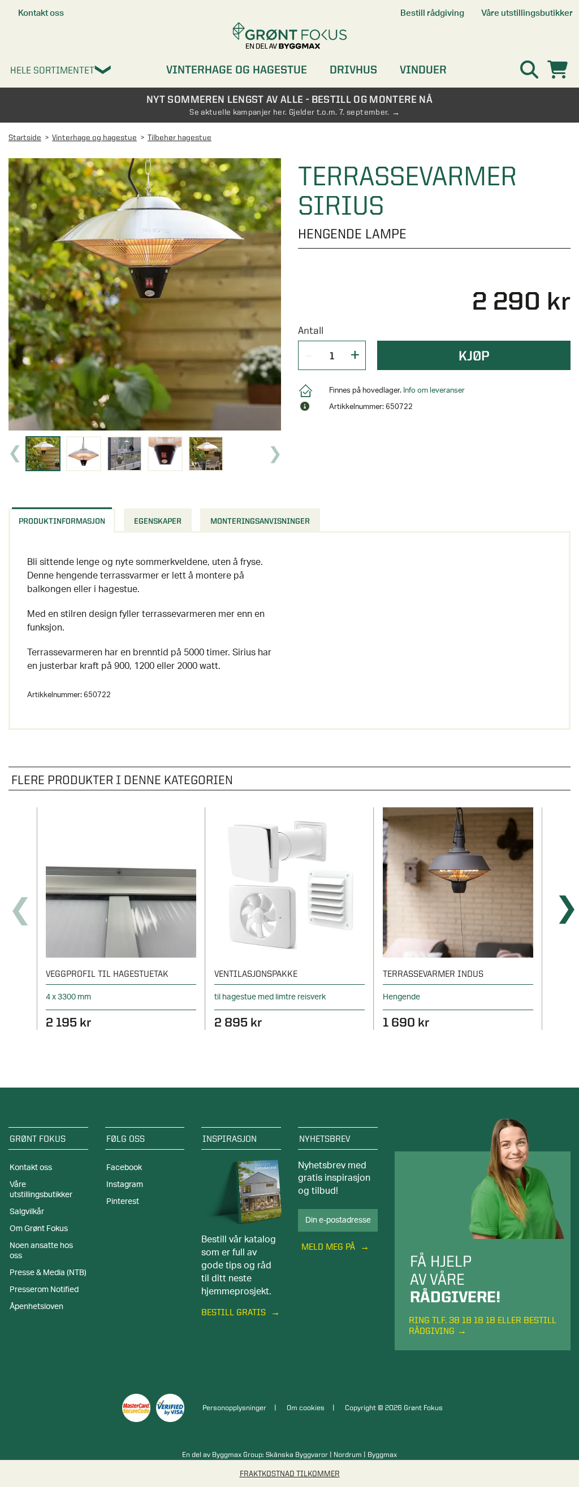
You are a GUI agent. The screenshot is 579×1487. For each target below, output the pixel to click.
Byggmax (382, 1454)
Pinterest (122, 1202)
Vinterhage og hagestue (236, 69)
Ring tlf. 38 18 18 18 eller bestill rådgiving (482, 1325)
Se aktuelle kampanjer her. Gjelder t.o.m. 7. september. (289, 111)
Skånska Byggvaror (297, 1454)
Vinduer (423, 69)
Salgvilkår (27, 1212)
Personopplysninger (234, 1407)
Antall (310, 330)
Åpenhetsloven (36, 1307)
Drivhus (353, 69)
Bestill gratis (234, 1312)
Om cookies (306, 1407)
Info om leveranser (434, 390)
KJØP (474, 355)
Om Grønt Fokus (39, 1229)
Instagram (124, 1185)
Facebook (124, 1168)
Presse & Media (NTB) (48, 1273)
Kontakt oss (31, 1168)
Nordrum (348, 1454)
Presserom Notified (44, 1290)
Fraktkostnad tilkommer (290, 1473)
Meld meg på (329, 1246)
